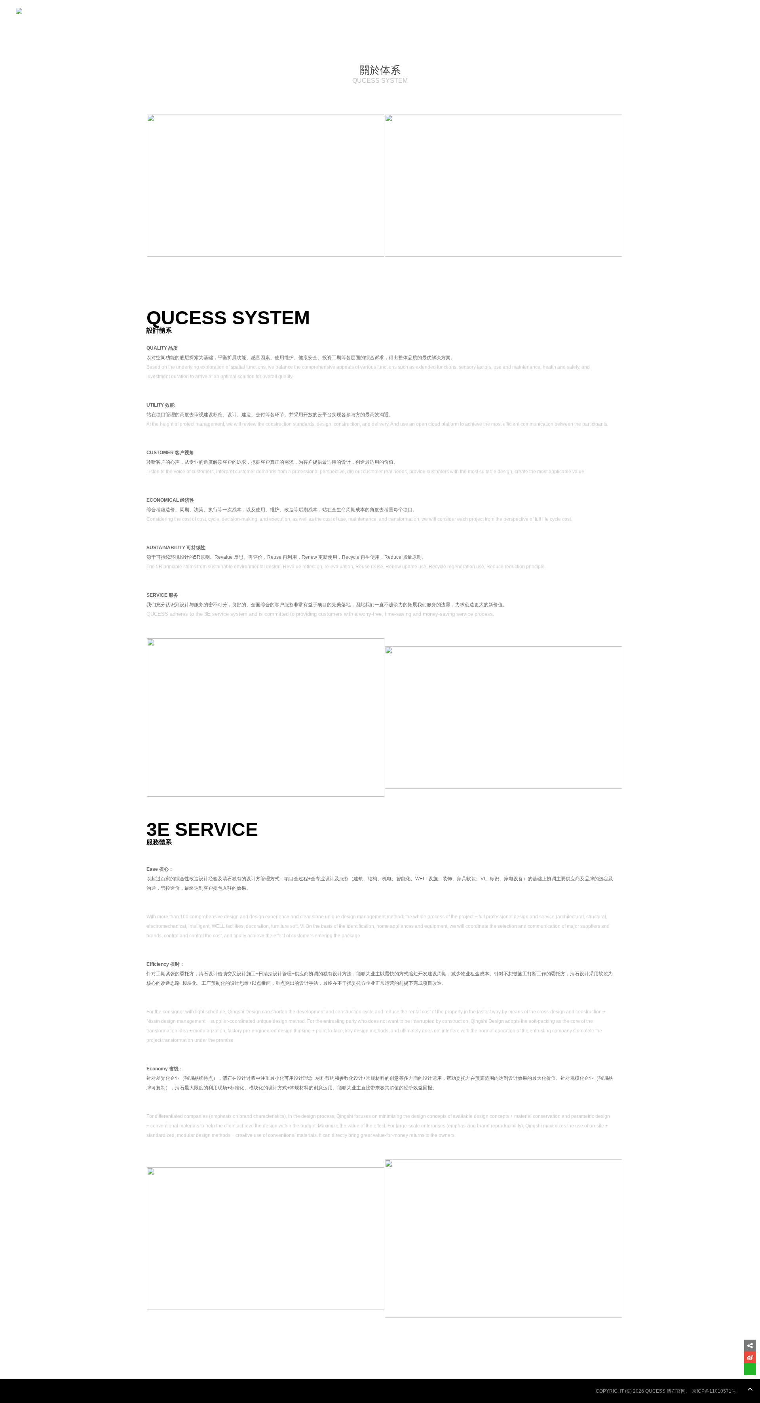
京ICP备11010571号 (714, 1391)
